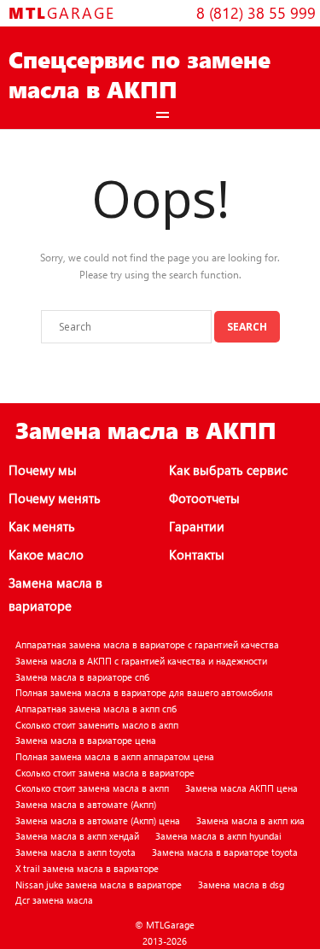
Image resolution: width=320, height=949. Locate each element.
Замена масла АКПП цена (241, 788)
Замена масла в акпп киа (250, 820)
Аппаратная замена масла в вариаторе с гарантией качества (147, 644)
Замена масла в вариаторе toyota (225, 852)
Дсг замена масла (54, 899)
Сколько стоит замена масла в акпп (92, 788)
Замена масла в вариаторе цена (85, 740)
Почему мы (43, 469)
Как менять (42, 526)
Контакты (196, 554)
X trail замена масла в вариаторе (87, 868)
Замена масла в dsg (241, 884)
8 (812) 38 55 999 (256, 12)
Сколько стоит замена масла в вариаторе (105, 772)
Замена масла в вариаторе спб (82, 676)
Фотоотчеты (204, 498)
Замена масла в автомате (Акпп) (85, 804)
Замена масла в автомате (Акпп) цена (97, 820)
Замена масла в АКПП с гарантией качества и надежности (141, 660)
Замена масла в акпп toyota (75, 852)
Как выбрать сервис (228, 469)
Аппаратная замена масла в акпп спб (96, 708)
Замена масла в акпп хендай (77, 835)
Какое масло (46, 554)
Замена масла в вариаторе (55, 594)
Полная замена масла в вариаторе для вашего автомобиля (144, 692)
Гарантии (196, 526)
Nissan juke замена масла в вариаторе (98, 884)
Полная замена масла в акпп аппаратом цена (114, 756)
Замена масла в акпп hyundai (218, 835)
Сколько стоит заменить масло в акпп (96, 724)
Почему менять (55, 498)
